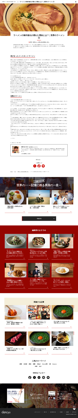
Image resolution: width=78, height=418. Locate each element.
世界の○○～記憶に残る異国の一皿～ (41, 42)
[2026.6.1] (39, 338)
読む (15, 171)
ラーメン (38, 159)
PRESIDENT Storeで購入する (64, 396)
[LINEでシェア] (43, 166)
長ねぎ (38, 364)
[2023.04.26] (39, 197)
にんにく (54, 364)
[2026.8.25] (15, 241)
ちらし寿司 (45, 364)
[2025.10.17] (62, 270)
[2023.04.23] (62, 197)
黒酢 (34, 364)
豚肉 (30, 364)
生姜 (36, 366)
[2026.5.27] (15, 312)
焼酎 (20, 364)
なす (40, 366)
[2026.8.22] (39, 270)
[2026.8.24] (39, 241)
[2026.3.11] (15, 338)
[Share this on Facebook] (39, 166)
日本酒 (25, 364)
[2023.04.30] (15, 197)
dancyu (11, 171)
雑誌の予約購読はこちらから (64, 398)
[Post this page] (34, 166)
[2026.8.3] (62, 312)
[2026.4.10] (39, 312)
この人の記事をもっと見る (25, 153)
